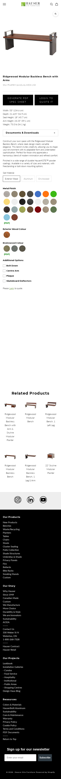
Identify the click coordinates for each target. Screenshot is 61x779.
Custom (7, 577)
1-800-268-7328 (11, 639)
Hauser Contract (11, 646)
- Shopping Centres (12, 687)
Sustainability (9, 618)
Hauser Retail (9, 649)
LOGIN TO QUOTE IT (46, 100)
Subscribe (45, 757)
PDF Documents (11, 732)
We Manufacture (11, 605)
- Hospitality (9, 677)
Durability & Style (11, 611)
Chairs (6, 539)
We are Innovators (12, 615)
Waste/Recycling (11, 529)
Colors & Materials (12, 704)
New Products (10, 522)
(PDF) (7, 223)
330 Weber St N (11, 632)
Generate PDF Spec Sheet (18, 100)
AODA (6, 622)
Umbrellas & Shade (12, 556)
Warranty (7, 718)
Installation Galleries (13, 666)
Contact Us (8, 629)
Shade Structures (11, 553)
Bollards (7, 567)
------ (5, 625)
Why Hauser (9, 591)
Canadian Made (10, 598)
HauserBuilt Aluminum (14, 708)
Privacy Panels (10, 560)
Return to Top (9, 739)
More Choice (9, 608)
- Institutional (9, 680)
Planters (7, 532)
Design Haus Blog (11, 690)
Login (11, 288)
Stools (6, 543)
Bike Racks (8, 570)
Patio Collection (11, 549)
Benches (7, 525)
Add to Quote (7, 369)
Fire (5, 563)
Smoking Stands (11, 574)
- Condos (7, 670)
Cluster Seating (10, 546)
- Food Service (10, 673)
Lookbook (7, 663)
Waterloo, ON (10, 636)
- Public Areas (10, 684)
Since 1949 (8, 594)
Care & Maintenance (13, 715)
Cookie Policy (9, 725)
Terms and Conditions (13, 728)
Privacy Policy (10, 721)
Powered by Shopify (45, 772)
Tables (6, 536)
